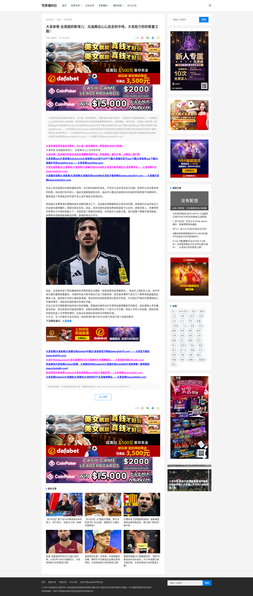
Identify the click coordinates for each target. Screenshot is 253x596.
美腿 (192, 350)
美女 (174, 350)
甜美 (174, 340)
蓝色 (174, 355)
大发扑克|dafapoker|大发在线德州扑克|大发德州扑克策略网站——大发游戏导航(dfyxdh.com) (95, 360)
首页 (64, 5)
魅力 (174, 364)
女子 (182, 321)
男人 (182, 340)
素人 (174, 345)
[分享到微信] (148, 38)
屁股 (192, 326)
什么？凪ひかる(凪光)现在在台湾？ (191, 229)
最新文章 (52, 582)
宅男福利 (103, 5)
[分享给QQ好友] (153, 38)
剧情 (202, 311)
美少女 (183, 350)
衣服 (182, 355)
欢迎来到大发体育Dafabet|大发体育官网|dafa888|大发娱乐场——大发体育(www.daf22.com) (94, 372)
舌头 (201, 350)
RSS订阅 (73, 582)
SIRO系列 (183, 311)
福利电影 (117, 5)
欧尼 (199, 331)
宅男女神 (75, 5)
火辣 (199, 335)
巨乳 (201, 326)
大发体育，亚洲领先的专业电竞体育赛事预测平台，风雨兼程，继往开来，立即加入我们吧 (93, 154)
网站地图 (71, 587)
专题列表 (62, 582)
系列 (199, 340)
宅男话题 (68, 19)
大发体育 (67, 321)
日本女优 (89, 5)
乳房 (194, 311)
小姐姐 (175, 326)
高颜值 (202, 360)
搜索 (203, 19)
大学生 (191, 316)
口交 (174, 316)
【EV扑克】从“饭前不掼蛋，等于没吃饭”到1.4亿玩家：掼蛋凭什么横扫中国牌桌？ (102, 522)
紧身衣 (183, 345)
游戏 (190, 335)
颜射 (182, 360)
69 (173, 311)
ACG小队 (132, 5)
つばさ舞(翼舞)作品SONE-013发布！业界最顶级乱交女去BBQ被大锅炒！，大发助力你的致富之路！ (190, 244)
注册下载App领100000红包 (91, 582)
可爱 (182, 316)
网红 (192, 345)
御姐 (174, 331)
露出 (199, 355)
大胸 (201, 316)
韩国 (174, 360)
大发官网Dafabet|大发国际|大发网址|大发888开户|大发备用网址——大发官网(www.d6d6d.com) (96, 377)
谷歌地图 (87, 587)
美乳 (201, 345)
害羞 (199, 321)
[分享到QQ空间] (158, 38)
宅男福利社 (49, 5)
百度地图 (79, 587)
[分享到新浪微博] (142, 38)
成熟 (190, 331)
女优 (174, 321)
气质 (174, 335)
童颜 (190, 340)
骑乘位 (191, 360)
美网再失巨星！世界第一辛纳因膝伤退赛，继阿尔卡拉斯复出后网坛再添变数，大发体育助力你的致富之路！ (102, 559)
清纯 (182, 335)
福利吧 (54, 38)
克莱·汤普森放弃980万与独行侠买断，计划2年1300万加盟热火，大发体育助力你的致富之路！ (63, 559)
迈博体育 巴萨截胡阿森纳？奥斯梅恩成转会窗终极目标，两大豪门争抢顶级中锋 (141, 522)
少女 (184, 326)
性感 (182, 331)
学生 (190, 321)
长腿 (190, 355)
